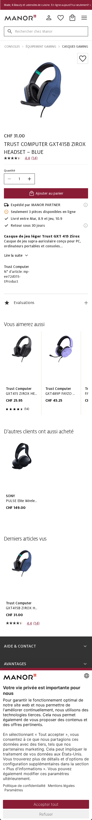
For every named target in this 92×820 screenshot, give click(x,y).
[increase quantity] (29, 179)
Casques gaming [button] (75, 46)
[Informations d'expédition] (85, 204)
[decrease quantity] (9, 179)
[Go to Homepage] (20, 18)
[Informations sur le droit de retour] (85, 225)
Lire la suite (13, 255)
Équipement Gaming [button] (41, 46)
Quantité (9, 170)
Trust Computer (16, 267)
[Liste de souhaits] (82, 58)
